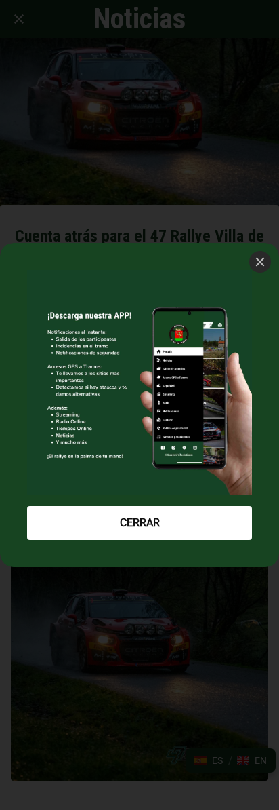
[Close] (260, 262)
